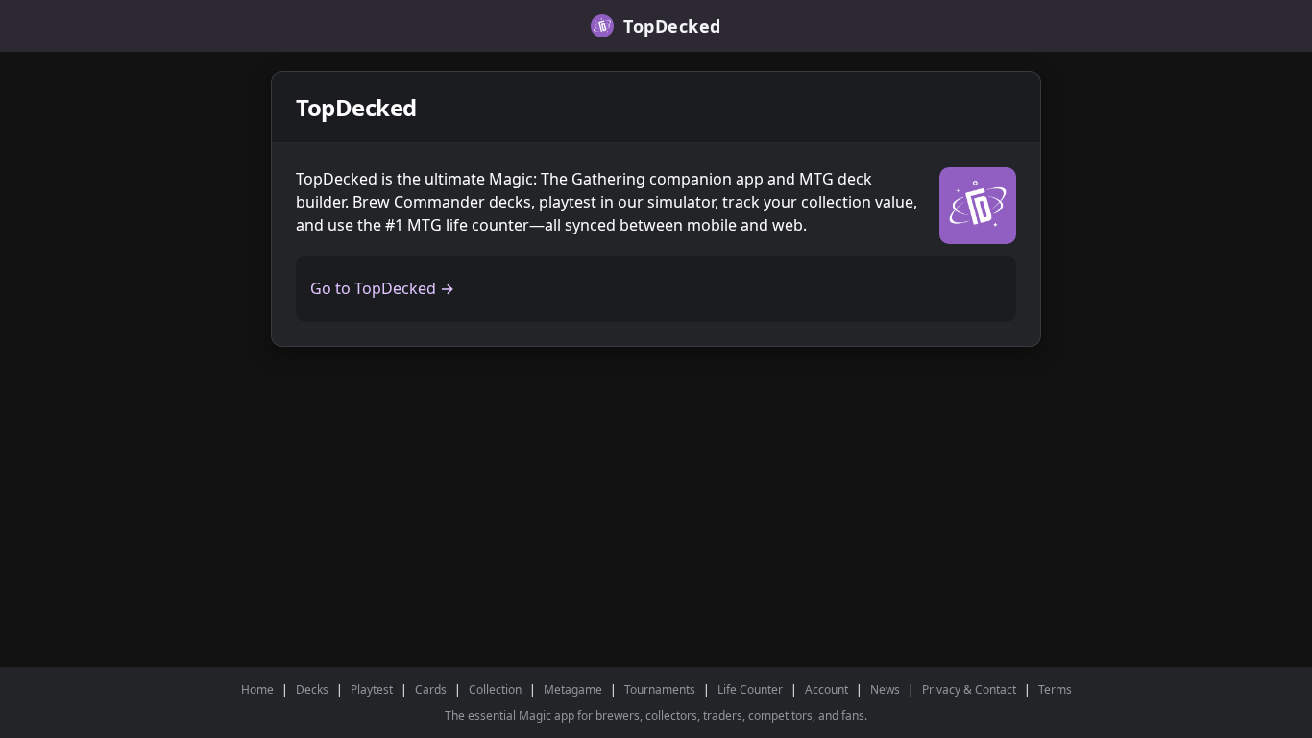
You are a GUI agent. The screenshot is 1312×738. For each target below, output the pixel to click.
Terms (1055, 689)
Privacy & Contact (969, 689)
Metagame (573, 689)
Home (257, 689)
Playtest (372, 689)
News (885, 689)
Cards (431, 689)
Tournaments (659, 689)
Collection (495, 689)
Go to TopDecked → (382, 288)
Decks (312, 689)
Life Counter (750, 689)
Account (826, 689)
